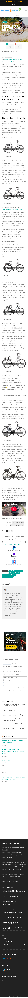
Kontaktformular (7, 879)
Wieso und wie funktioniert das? (14, 544)
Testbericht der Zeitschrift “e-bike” (12, 210)
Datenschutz (11, 996)
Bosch (11, 572)
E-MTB (13, 574)
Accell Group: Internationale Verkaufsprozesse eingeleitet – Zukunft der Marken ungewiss (14, 714)
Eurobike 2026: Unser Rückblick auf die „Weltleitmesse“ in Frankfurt (14, 762)
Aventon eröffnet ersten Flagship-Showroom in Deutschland (11, 923)
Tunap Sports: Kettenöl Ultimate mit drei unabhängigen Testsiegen (12, 719)
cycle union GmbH (18, 522)
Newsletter (5, 944)
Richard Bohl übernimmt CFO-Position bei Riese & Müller (13, 724)
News (4, 22)
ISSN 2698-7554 (10, 994)
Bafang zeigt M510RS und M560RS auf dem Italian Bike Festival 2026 (13, 729)
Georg (6, 33)
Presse (4, 938)
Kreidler (20, 570)
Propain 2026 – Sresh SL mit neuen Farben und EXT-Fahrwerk (13, 928)
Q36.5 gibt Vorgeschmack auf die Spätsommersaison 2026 (11, 709)
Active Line (13, 570)
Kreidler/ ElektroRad (17, 525)
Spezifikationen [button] (7, 156)
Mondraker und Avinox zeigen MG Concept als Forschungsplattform (12, 741)
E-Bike (4, 574)
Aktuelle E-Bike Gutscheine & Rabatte (14, 1)
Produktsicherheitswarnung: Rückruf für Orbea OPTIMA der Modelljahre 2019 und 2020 (14, 704)
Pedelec (17, 572)
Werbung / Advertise (8, 941)
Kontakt (19, 996)
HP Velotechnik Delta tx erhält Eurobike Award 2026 (13, 770)
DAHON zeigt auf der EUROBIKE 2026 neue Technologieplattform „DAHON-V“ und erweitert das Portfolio (13, 751)
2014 (9, 574)
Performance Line (8, 576)
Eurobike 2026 (9, 736)
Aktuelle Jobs (6, 948)
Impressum (20, 994)
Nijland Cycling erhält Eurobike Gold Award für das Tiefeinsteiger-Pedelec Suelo (13, 778)
